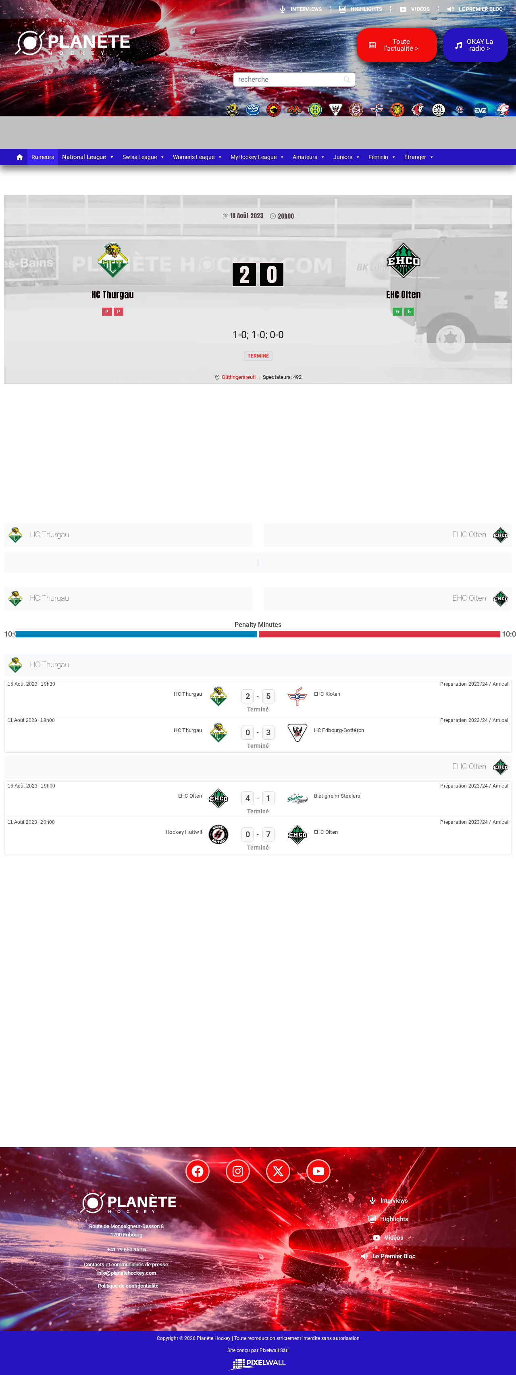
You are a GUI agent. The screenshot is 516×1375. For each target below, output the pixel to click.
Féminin (378, 157)
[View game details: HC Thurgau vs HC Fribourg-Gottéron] (258, 734)
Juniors (342, 157)
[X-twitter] (278, 1171)
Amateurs (305, 157)
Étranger (415, 157)
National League (84, 157)
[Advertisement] (246, 452)
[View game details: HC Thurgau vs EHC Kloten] (258, 698)
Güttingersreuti (239, 377)
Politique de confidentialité (128, 1286)
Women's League (193, 157)
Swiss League (140, 157)
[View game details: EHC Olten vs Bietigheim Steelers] (258, 800)
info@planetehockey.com (126, 1273)
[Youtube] (318, 1171)
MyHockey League (254, 157)
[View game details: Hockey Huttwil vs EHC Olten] (258, 836)
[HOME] (20, 157)
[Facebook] (197, 1171)
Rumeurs (42, 157)
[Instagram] (238, 1171)
